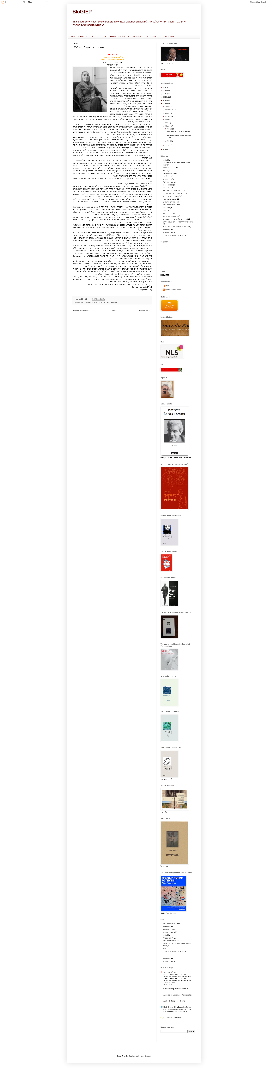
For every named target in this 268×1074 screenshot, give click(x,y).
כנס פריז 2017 (168, 185)
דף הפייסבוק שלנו (151, 36)
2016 (165, 94)
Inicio (114, 311)
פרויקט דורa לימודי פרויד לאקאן (175, 989)
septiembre (169, 113)
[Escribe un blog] (95, 299)
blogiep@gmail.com (173, 289)
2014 (165, 100)
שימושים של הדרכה (169, 216)
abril (167, 123)
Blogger (148, 1056)
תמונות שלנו (137, 36)
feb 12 (169, 129)
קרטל (164, 210)
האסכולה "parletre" (168, 36)
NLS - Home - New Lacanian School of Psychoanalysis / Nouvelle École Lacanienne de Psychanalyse (177, 1009)
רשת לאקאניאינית (170, 972)
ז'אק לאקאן (166, 176)
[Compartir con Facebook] (101, 299)
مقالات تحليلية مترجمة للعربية (173, 235)
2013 (105, 62)
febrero (168, 126)
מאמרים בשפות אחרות (171, 196)
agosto (168, 116)
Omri (167, 286)
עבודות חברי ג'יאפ (87, 302)
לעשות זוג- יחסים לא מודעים (172, 190)
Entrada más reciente (81, 311)
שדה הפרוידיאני (168, 213)
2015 (165, 97)
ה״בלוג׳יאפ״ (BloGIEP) (78, 36)
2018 (165, 87)
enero (167, 145)
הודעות (165, 171)
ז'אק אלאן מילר (112, 302)
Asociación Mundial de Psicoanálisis (177, 995)
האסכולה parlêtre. (169, 168)
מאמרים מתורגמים (100, 302)
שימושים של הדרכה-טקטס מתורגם (175, 219)
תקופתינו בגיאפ (168, 232)
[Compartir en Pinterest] (103, 299)
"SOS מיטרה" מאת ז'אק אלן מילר (178, 132)
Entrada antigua (145, 311)
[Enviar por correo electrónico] (93, 299)
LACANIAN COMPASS (172, 1018)
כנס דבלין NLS (168, 182)
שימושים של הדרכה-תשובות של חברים (176, 227)
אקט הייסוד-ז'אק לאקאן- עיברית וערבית (115, 36)
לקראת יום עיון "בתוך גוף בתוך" (173, 193)
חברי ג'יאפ (94, 36)
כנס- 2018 (166, 188)
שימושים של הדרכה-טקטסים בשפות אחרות (178, 222)
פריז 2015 (166, 208)
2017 (165, 91)
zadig (165, 160)
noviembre (169, 110)
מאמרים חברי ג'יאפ (169, 199)
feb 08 (169, 141)
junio (167, 120)
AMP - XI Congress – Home (174, 1001)
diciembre (169, 107)
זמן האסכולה (167, 179)
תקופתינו (166, 230)
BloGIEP (82, 11)
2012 (165, 149)
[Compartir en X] (98, 299)
